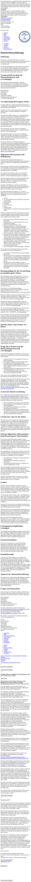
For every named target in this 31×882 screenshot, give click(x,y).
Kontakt (5, 41)
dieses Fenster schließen (6, 670)
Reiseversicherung (8, 49)
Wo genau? (6, 47)
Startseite (6, 32)
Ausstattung (6, 36)
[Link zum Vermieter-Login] (5, 861)
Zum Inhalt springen (5, 19)
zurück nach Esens (15, 662)
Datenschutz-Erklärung (9, 635)
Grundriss (6, 45)
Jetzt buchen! (7, 39)
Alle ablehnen (4, 16)
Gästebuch (6, 43)
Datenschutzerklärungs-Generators (9, 613)
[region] (15, 19)
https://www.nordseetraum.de (8, 151)
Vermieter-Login (7, 651)
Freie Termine (7, 38)
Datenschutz (3, 18)
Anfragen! (3, 659)
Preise (5, 35)
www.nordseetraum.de (6, 662)
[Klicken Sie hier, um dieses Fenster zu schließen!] (1, 664)
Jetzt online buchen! (5, 658)
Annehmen (3, 9)
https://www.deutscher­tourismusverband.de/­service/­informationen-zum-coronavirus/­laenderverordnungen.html (14, 757)
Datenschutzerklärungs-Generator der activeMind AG (13, 609)
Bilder (5, 34)
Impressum (9, 18)
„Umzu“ (6, 46)
